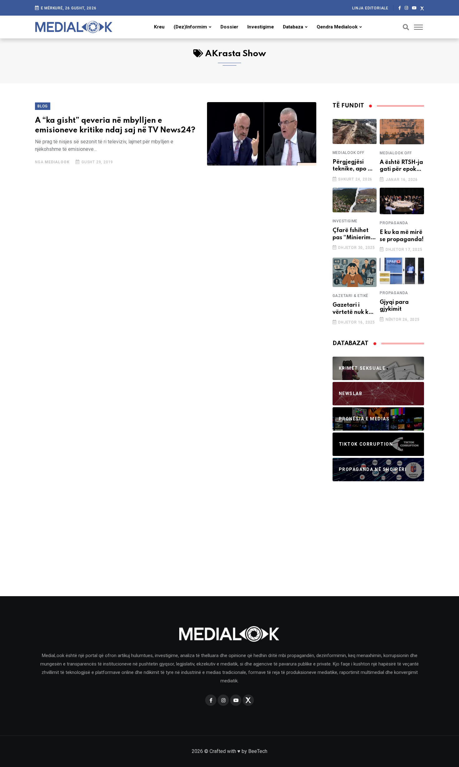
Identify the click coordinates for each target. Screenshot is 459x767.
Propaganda (394, 223)
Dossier (229, 27)
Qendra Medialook (337, 27)
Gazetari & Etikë (350, 296)
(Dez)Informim (190, 27)
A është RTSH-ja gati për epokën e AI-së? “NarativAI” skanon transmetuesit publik (401, 166)
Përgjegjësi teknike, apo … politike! (353, 166)
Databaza (293, 27)
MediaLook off (348, 153)
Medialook (57, 162)
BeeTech (257, 751)
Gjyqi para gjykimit (394, 305)
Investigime (260, 27)
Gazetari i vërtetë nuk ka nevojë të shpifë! (352, 309)
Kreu (159, 27)
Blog (42, 106)
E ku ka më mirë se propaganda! (402, 236)
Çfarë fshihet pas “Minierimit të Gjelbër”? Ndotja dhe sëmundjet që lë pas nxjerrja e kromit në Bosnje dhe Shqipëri (354, 234)
